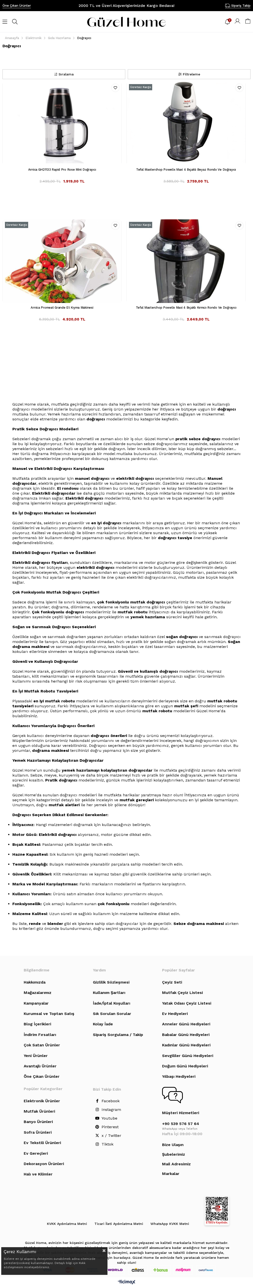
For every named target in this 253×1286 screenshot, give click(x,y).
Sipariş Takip (241, 5)
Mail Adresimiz (176, 1164)
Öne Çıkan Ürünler (16, 5)
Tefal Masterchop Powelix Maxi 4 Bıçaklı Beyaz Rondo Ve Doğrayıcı (186, 169)
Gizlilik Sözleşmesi (111, 982)
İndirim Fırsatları (40, 1034)
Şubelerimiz (173, 1154)
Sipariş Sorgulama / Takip (118, 1034)
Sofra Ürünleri (38, 1132)
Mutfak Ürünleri (39, 1111)
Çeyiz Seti (172, 982)
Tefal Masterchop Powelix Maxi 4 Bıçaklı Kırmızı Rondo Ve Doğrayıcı (186, 307)
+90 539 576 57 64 (180, 1123)
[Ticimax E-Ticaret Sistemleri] (126, 1282)
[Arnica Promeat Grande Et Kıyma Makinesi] (62, 261)
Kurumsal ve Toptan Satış (49, 1013)
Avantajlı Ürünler (40, 1066)
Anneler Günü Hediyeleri (186, 1024)
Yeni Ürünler (36, 1055)
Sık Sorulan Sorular (112, 1013)
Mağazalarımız (37, 992)
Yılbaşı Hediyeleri (178, 1076)
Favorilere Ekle (115, 88)
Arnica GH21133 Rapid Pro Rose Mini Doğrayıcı (62, 169)
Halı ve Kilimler (38, 1174)
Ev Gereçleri (36, 1153)
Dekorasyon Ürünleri (44, 1163)
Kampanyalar (36, 1003)
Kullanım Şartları (109, 992)
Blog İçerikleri (37, 1024)
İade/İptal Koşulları (111, 1003)
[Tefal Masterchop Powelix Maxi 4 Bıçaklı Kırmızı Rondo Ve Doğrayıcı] (186, 261)
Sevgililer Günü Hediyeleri (187, 1055)
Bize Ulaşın (173, 1144)
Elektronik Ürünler (42, 1101)
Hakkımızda (34, 982)
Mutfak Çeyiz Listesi (182, 992)
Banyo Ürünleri (38, 1121)
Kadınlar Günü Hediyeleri (186, 1045)
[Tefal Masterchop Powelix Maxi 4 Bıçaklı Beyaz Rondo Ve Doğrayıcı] (186, 123)
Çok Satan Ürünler (42, 1045)
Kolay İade (103, 1024)
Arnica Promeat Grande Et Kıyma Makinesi (62, 307)
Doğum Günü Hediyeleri (185, 1066)
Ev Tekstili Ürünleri (42, 1142)
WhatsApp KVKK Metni (169, 1223)
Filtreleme (191, 74)
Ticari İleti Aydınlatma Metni (118, 1223)
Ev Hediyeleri (175, 1013)
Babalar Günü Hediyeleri (186, 1034)
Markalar (170, 1173)
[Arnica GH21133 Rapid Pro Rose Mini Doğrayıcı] (62, 123)
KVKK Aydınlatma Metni (67, 1223)
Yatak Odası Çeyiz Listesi (186, 1003)
